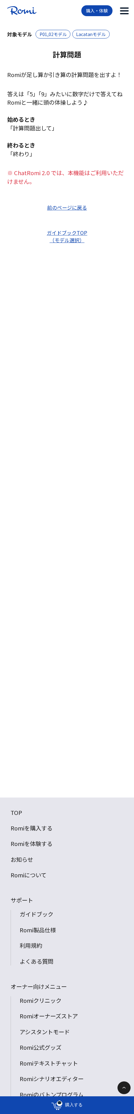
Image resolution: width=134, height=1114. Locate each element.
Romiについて (28, 875)
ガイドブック (36, 914)
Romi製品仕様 (38, 930)
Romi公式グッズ (40, 1047)
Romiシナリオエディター (52, 1079)
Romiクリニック (40, 1000)
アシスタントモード (45, 1032)
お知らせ (22, 859)
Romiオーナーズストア (49, 1016)
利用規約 (31, 945)
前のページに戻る (67, 207)
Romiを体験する (31, 843)
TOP (16, 812)
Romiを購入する (31, 828)
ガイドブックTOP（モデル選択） (67, 236)
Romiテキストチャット (49, 1063)
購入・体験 (97, 10)
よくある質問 (36, 961)
